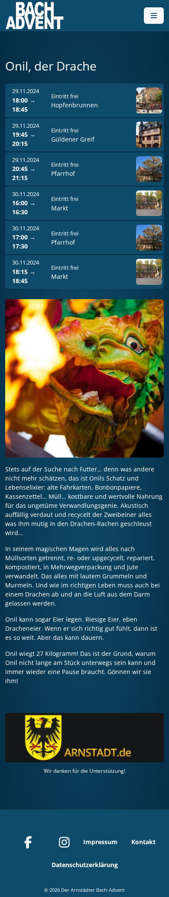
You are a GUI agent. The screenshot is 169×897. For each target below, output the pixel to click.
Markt (59, 208)
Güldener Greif (72, 139)
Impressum (100, 842)
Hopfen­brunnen (74, 105)
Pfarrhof (63, 173)
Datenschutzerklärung (85, 865)
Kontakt (143, 842)
